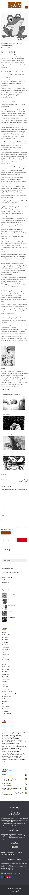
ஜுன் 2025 (6, 669)
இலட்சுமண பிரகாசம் (15, 735)
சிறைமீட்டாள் (11, 599)
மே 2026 (6, 639)
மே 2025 (6, 671)
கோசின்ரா (12, 741)
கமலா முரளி (6, 740)
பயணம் (5, 575)
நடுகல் (13, 47)
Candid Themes (14, 891)
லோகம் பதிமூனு (11, 594)
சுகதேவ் (15, 745)
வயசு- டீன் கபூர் (6, 414)
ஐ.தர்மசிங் (23, 737)
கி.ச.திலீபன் (19, 740)
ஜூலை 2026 (7, 634)
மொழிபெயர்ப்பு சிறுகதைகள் (10, 694)
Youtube (7, 877)
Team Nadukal (11, 851)
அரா (14, 732)
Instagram (10, 877)
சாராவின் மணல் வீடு (7, 434)
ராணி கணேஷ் (6, 759)
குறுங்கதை (6, 706)
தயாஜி (20, 749)
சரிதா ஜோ (11, 743)
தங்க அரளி (6, 582)
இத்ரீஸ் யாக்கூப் (6, 733)
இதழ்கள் (5, 684)
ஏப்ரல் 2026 (6, 644)
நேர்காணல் (6, 703)
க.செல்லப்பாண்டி (7, 738)
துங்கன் (4, 751)
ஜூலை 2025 (7, 666)
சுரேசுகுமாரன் (6, 748)
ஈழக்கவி (16, 737)
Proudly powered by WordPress (9, 890)
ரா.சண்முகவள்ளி (15, 757)
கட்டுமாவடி (6, 580)
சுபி (13, 746)
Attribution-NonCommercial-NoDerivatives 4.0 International (12, 853)
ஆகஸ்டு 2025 (7, 664)
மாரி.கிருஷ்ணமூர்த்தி (7, 756)
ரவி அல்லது (6, 757)
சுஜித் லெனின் (6, 746)
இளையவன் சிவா (7, 737)
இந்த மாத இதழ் (4, 43)
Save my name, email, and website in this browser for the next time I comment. (14, 528)
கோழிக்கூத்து (11, 611)
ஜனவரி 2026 (7, 652)
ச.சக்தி (5, 743)
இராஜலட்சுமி (5, 735)
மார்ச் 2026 (6, 647)
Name (3, 509)
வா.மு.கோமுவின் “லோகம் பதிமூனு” (11, 572)
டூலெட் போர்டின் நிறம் (8, 577)
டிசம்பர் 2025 (7, 654)
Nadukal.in (3, 851)
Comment (3, 494)
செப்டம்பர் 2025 (7, 662)
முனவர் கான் (18, 756)
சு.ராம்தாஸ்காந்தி (6, 745)
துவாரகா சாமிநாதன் (13, 751)
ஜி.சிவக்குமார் (6, 749)
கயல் (13, 740)
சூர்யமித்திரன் (15, 748)
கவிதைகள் (6, 711)
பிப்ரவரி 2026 (7, 649)
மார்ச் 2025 (6, 674)
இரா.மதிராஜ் (16, 733)
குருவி (4, 454)
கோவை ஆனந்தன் (21, 741)
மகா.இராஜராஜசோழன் (18, 754)
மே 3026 (6, 642)
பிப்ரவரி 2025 (19, 43)
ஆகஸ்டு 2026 (7, 632)
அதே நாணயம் (11, 605)
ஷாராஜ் (22, 759)
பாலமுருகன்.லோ (7, 754)
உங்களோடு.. (6, 686)
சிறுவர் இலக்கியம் (8, 691)
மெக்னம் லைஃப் (11, 617)
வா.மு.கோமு (15, 759)
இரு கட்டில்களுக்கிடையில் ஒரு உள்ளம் (11, 394)
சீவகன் (19, 743)
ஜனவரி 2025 (7, 679)
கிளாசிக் (5, 741)
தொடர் (5, 681)
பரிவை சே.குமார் (7, 753)
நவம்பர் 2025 (7, 657)
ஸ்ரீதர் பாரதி (5, 761)
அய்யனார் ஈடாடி (7, 732)
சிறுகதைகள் (12, 43)
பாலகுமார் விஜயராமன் (18, 753)
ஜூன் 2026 (6, 637)
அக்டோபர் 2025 (7, 659)
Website (3, 520)
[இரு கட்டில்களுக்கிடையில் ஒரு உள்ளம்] (14, 410)
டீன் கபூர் (5, 474)
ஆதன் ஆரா (21, 732)
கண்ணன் (16, 738)
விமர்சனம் (6, 701)
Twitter (5, 877)
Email (2, 515)
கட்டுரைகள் (6, 698)
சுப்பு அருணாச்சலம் (21, 746)
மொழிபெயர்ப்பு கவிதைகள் (9, 689)
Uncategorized (7, 713)
